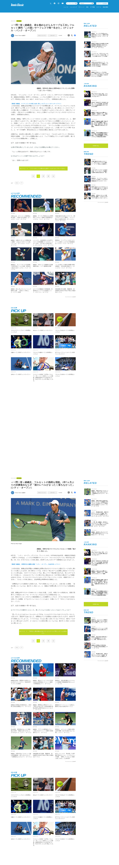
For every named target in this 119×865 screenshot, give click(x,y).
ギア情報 (92, 7)
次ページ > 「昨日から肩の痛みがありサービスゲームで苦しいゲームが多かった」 (43, 632)
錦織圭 (17, 183)
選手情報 (19, 478)
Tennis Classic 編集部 (20, 35)
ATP (21, 183)
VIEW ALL (96, 145)
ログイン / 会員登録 (102, 3)
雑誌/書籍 (105, 7)
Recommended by (68, 296)
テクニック (81, 7)
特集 (87, 7)
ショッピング (73, 7)
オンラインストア (71, 3)
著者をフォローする (42, 35)
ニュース (66, 7)
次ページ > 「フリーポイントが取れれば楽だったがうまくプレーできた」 (43, 168)
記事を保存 (52, 35)
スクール (98, 7)
